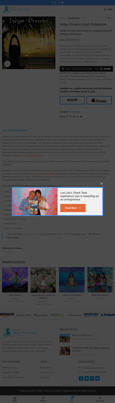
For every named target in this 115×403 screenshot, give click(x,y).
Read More (71, 208)
